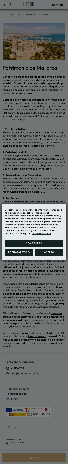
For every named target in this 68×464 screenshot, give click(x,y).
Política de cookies (41, 233)
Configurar (34, 243)
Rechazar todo (19, 252)
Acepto (49, 252)
